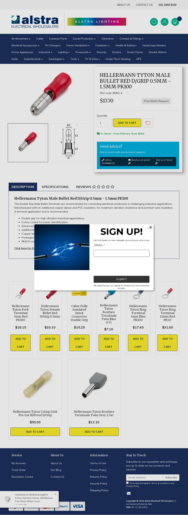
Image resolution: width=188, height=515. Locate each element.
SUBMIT (121, 279)
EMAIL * (99, 245)
